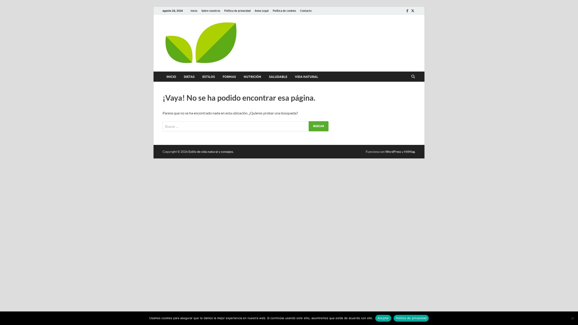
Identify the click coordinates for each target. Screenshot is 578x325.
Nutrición (252, 77)
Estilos (208, 77)
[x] (412, 11)
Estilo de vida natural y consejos (211, 151)
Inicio (194, 10)
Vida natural (306, 77)
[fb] (407, 11)
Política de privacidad (237, 10)
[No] (572, 318)
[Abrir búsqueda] (413, 77)
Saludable (278, 77)
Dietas (189, 77)
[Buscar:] (246, 126)
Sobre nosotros (210, 10)
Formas (229, 77)
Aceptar (383, 318)
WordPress (393, 151)
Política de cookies (284, 10)
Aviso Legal (262, 10)
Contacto (306, 10)
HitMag (409, 151)
